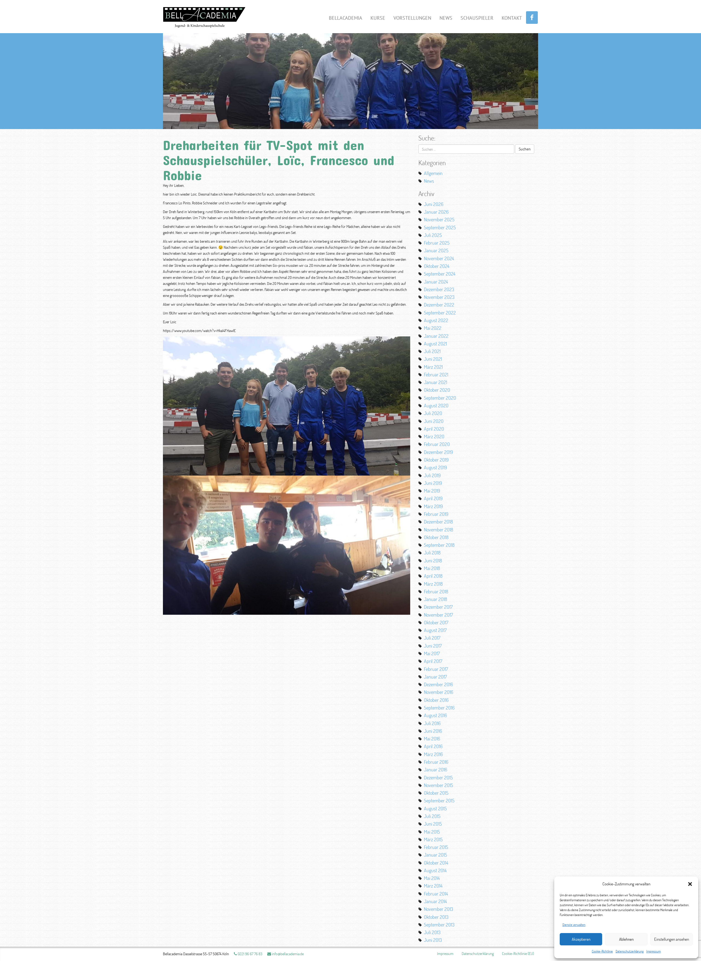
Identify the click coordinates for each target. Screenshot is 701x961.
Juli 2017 (432, 638)
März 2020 (434, 436)
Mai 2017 (432, 653)
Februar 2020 (437, 444)
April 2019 (433, 498)
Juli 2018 (432, 553)
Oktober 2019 (436, 460)
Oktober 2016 (436, 700)
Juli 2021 (432, 351)
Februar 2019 (436, 514)
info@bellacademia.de (287, 953)
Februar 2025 (437, 243)
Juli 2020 (433, 413)
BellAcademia (345, 18)
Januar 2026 (436, 212)
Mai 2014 (432, 878)
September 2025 (440, 227)
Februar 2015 (436, 847)
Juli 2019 (432, 475)
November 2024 (439, 258)
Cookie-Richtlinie (602, 951)
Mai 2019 (432, 491)
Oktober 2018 (436, 537)
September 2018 (439, 545)
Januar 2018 (435, 599)
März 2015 (433, 839)
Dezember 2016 (438, 684)
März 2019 (433, 506)
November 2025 (439, 219)
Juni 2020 (434, 421)
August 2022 (436, 320)
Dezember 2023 (439, 289)
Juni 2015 (433, 824)
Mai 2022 (432, 328)
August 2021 (435, 344)
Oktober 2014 (436, 863)
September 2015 (439, 800)
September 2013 (439, 925)
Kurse (377, 18)
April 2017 (433, 661)
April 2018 (433, 576)
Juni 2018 (433, 560)
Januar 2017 (435, 677)
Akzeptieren (581, 939)
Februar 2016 (436, 762)
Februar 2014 (436, 894)
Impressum (653, 951)
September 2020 (440, 398)
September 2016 (439, 708)
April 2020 (434, 429)
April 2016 (433, 746)
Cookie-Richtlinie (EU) (518, 953)
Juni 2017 (433, 646)
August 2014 (435, 870)
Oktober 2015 (436, 793)
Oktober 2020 (437, 390)
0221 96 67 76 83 (249, 953)
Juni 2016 (433, 731)
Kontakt (512, 18)
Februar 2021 (436, 374)
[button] (690, 884)
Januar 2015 (435, 855)
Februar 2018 (436, 591)
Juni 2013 (433, 940)
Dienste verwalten (573, 925)
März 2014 (433, 886)
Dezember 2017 (438, 607)
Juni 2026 (433, 204)
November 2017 (438, 615)
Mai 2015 (432, 832)
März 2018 (433, 584)
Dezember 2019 (438, 452)
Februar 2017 (436, 669)
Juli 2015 (432, 816)
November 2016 (438, 692)
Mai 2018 (432, 568)
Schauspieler (477, 18)
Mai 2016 (432, 739)
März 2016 (433, 754)
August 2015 (435, 808)
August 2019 (435, 467)
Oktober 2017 (436, 622)
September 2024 (439, 274)
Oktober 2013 (436, 917)
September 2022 (440, 313)
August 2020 (436, 405)
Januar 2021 (435, 382)
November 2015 (438, 785)
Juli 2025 (433, 235)
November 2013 (438, 909)
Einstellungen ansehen (671, 939)
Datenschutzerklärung (629, 951)
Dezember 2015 (438, 777)
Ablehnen (626, 939)
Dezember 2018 (438, 522)
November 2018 (438, 530)
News (445, 18)
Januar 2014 (435, 901)
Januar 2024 (436, 282)
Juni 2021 (433, 359)
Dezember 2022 (439, 305)
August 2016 (435, 715)
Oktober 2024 (436, 266)
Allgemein (433, 173)
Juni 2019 (433, 483)
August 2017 (435, 630)
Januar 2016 (435, 769)
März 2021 (433, 367)
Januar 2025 (436, 250)
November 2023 (439, 297)
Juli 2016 (432, 723)
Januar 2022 (436, 336)
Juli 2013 (432, 932)
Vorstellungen (412, 18)
